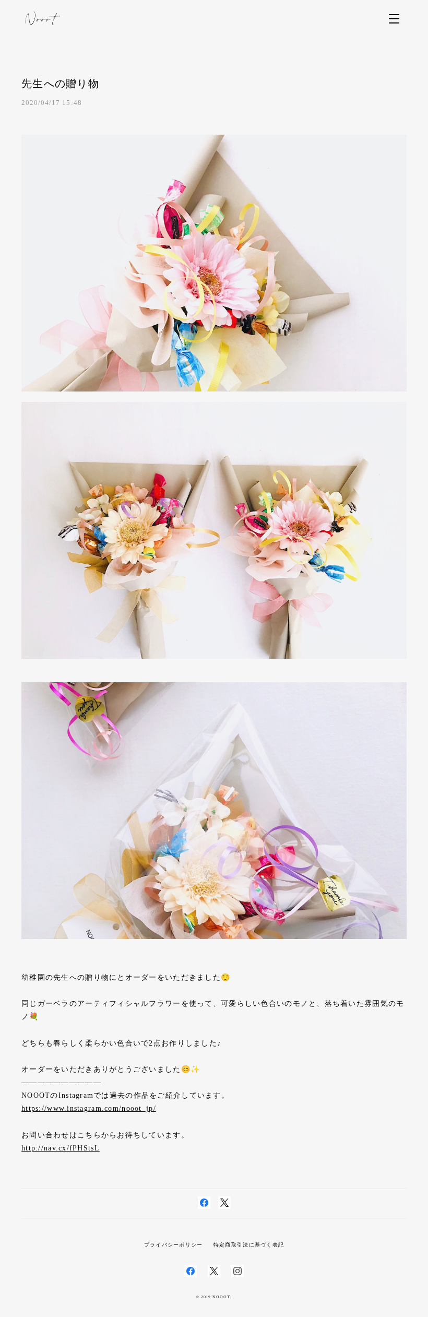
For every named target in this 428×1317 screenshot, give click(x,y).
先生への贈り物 (60, 83)
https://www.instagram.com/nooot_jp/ (88, 1108)
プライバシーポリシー (173, 1245)
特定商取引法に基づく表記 (248, 1245)
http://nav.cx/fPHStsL (60, 1148)
